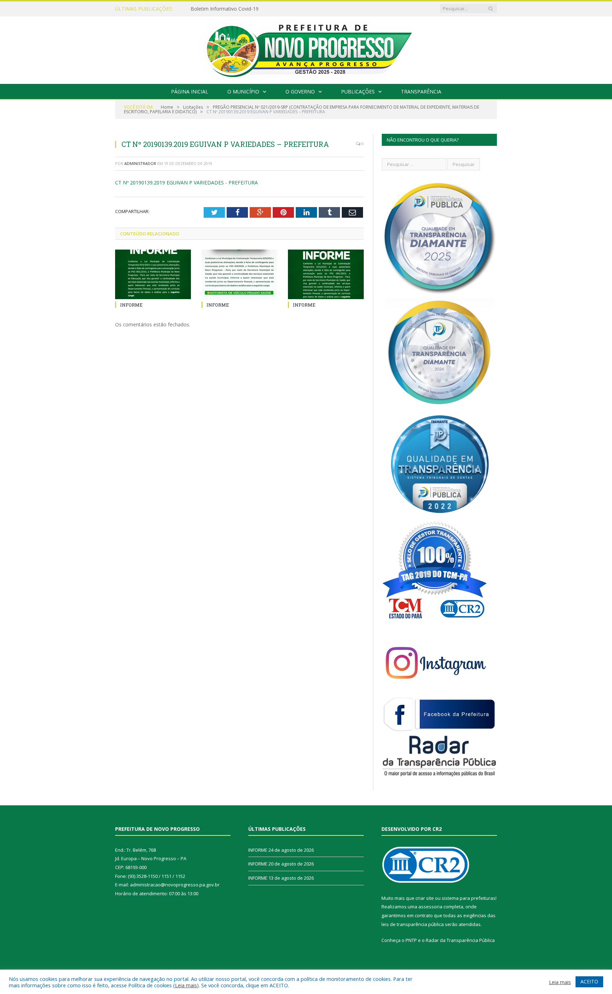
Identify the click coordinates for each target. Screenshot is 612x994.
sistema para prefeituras (468, 898)
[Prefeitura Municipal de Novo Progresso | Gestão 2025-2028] (306, 48)
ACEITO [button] (589, 981)
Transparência (421, 91)
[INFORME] (153, 274)
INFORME (202, 9)
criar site (424, 898)
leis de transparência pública (412, 924)
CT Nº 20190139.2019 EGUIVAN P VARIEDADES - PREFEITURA (186, 182)
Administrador (140, 163)
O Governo (300, 91)
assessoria (430, 906)
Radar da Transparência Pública (460, 940)
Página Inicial (189, 91)
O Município (243, 91)
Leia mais (186, 985)
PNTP (411, 940)
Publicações (358, 91)
